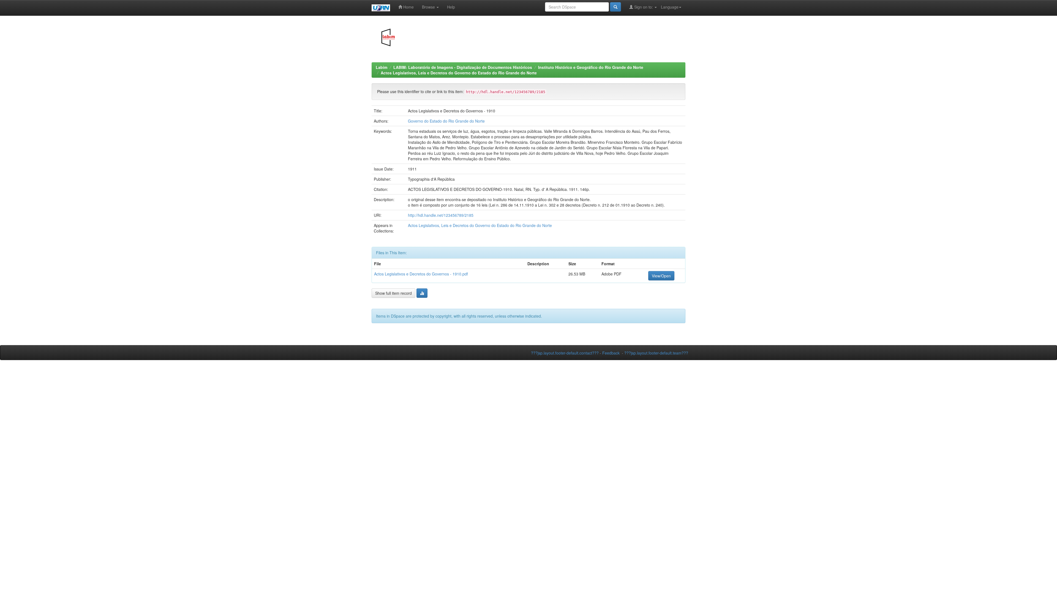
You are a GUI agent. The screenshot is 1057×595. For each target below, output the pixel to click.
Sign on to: (643, 7)
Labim (381, 67)
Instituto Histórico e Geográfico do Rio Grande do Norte (590, 67)
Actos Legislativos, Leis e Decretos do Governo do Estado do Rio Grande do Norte (459, 72)
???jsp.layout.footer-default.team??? (656, 353)
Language (670, 7)
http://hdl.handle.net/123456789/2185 (440, 215)
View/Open (661, 275)
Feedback (611, 353)
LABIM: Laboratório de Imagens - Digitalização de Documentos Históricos (462, 67)
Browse (429, 7)
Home (408, 7)
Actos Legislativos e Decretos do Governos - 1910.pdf (421, 274)
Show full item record (393, 293)
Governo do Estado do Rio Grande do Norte (446, 121)
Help (451, 7)
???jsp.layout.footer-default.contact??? (565, 353)
